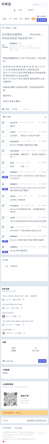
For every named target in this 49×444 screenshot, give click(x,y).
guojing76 (14, 141)
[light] (15, 10)
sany (12, 162)
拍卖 (15, 19)
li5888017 (14, 43)
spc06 (12, 217)
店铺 (4, 19)
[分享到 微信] (39, 109)
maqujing (14, 205)
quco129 (13, 122)
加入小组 (42, 361)
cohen (12, 132)
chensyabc (14, 150)
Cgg (11, 227)
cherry (18, 412)
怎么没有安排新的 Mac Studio (12, 304)
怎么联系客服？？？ (9, 329)
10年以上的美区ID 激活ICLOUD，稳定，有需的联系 (19, 296)
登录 (20, 10)
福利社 (27, 19)
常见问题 (18, 428)
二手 (10, 19)
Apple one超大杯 (8, 313)
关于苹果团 (7, 428)
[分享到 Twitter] (33, 109)
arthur (13, 196)
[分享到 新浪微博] (42, 109)
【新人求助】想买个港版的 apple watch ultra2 (18, 321)
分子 (21, 19)
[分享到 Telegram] (36, 109)
